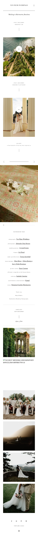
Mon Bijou (17, 261)
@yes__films (19, 321)
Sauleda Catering (21, 276)
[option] (19, 193)
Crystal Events (24, 248)
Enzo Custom (23, 268)
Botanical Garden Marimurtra (21, 285)
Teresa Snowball (25, 257)
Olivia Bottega (27, 261)
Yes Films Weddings (22, 239)
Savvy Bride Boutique (19, 264)
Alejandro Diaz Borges (23, 243)
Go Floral (21, 252)
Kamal (27, 280)
